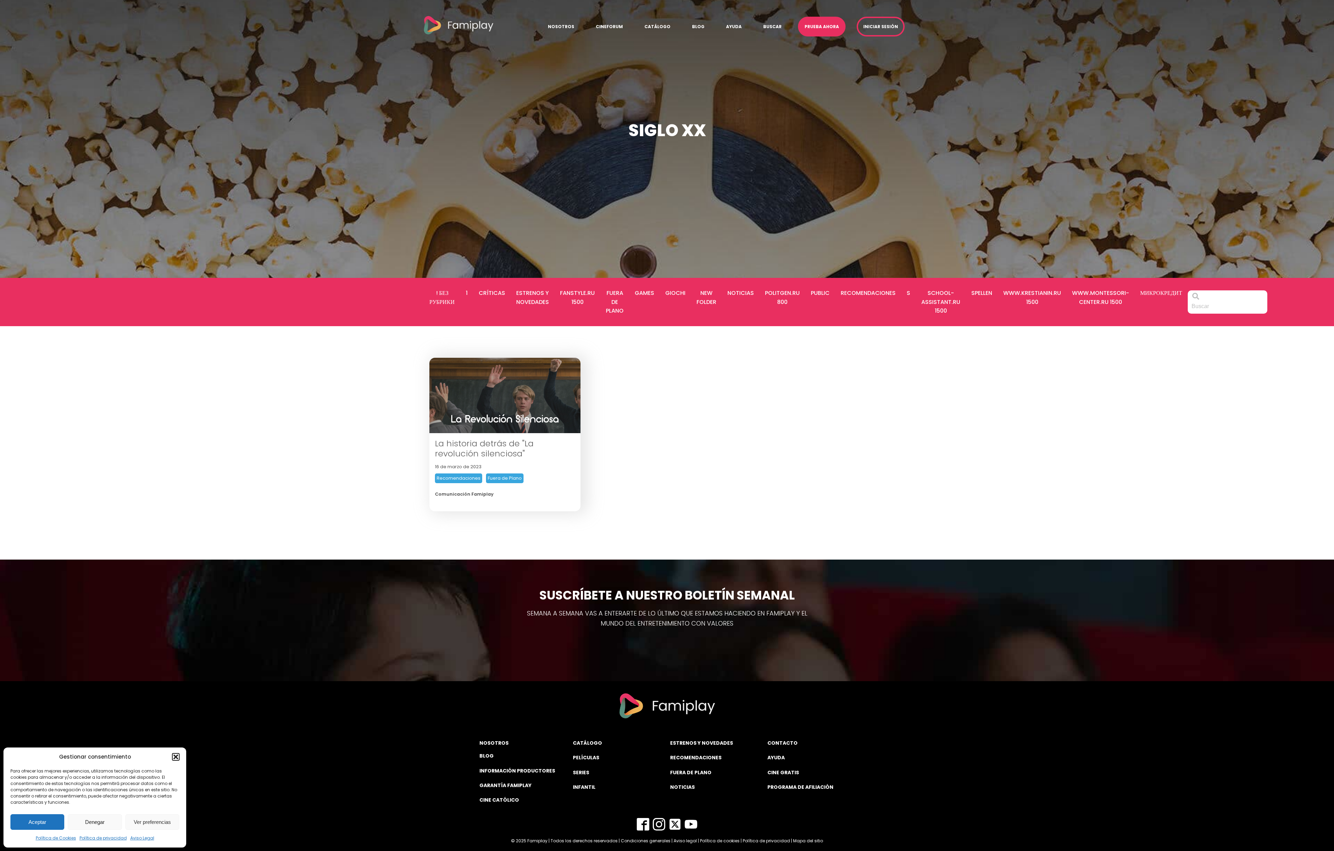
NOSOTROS (494, 743)
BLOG (486, 755)
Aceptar (37, 822)
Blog (698, 27)
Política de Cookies (56, 838)
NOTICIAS (682, 787)
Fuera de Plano (615, 302)
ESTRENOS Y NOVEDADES (701, 743)
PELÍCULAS (586, 757)
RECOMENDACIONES (696, 757)
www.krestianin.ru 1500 (1032, 297)
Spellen (981, 293)
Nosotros (561, 27)
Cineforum (609, 27)
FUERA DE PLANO (690, 772)
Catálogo (657, 27)
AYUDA (776, 757)
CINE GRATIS (783, 772)
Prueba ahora (822, 27)
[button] (175, 756)
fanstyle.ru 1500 (577, 297)
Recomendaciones (868, 293)
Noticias (740, 293)
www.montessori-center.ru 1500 (1100, 297)
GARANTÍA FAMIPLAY (505, 785)
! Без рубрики (442, 297)
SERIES (581, 772)
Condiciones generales (645, 841)
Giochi (675, 293)
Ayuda (734, 27)
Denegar (95, 822)
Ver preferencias (152, 822)
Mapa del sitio (808, 841)
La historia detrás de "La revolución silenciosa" (484, 449)
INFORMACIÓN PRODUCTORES (517, 770)
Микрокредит (1161, 293)
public (820, 293)
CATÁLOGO (587, 743)
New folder (706, 297)
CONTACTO (782, 743)
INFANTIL (584, 787)
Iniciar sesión (880, 27)
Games (644, 293)
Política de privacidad (103, 838)
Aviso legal (685, 841)
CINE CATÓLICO (499, 799)
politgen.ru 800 (782, 297)
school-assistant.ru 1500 (940, 302)
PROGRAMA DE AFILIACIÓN (800, 787)
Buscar (772, 27)
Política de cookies (720, 841)
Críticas (492, 293)
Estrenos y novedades (532, 297)
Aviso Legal (142, 838)
